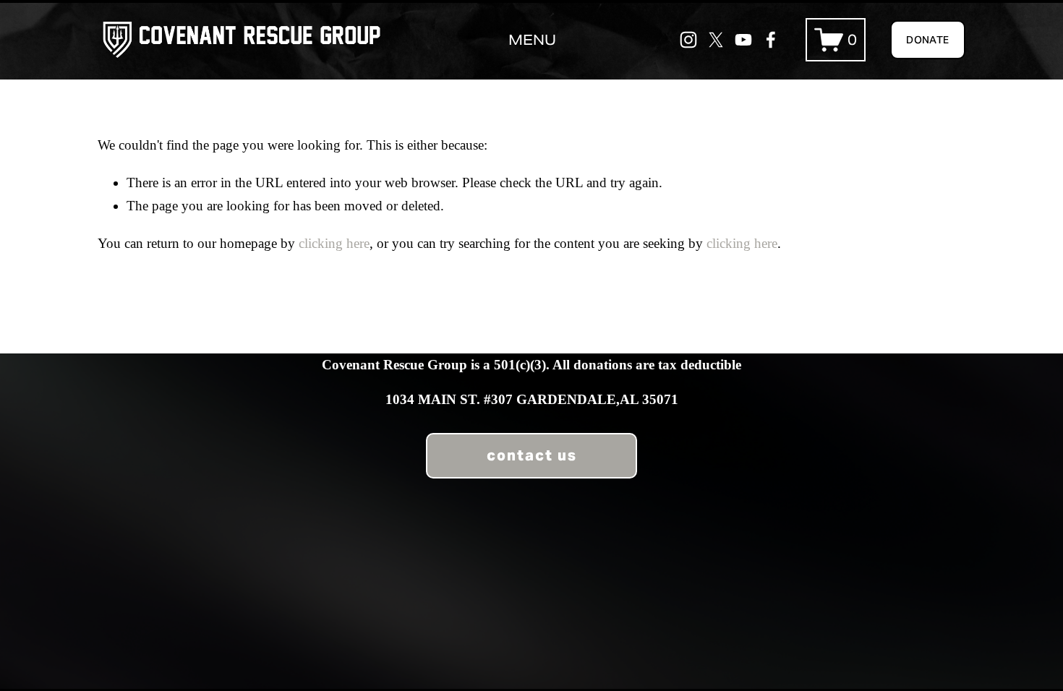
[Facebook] (771, 40)
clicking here (334, 243)
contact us (532, 455)
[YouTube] (743, 40)
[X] (716, 40)
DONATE (927, 39)
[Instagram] (688, 40)
